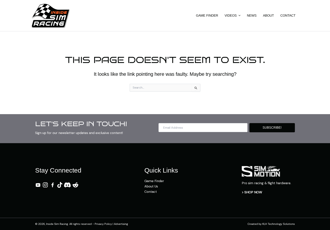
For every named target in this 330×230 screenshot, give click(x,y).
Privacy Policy (103, 224)
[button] (238, 15)
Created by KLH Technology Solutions (271, 224)
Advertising (121, 224)
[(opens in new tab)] (261, 171)
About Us (151, 186)
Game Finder (154, 181)
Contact (150, 192)
